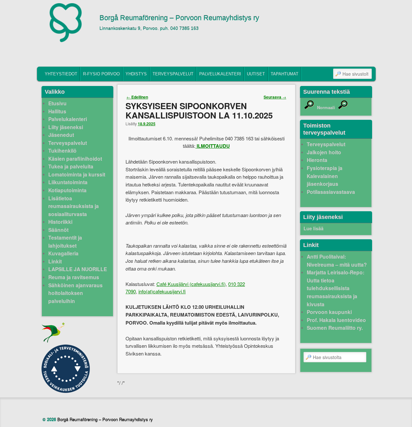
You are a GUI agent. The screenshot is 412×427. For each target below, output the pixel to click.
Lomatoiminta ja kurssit (76, 174)
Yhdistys (136, 73)
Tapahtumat (284, 73)
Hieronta (317, 160)
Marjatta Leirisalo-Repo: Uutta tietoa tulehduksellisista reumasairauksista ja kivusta (335, 288)
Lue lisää (313, 228)
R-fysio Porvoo (101, 73)
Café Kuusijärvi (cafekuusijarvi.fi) (191, 283)
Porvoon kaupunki (329, 312)
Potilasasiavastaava (331, 191)
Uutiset (256, 73)
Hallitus (57, 111)
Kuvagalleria (63, 253)
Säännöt (58, 229)
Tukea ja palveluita (70, 166)
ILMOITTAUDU (213, 145)
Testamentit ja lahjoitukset (65, 241)
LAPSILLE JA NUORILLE (77, 269)
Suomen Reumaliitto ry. (335, 327)
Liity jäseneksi (65, 127)
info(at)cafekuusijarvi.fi (162, 291)
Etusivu (57, 103)
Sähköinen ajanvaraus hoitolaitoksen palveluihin (75, 293)
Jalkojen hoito (324, 152)
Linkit (55, 261)
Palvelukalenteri (220, 73)
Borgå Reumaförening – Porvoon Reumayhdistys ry (179, 18)
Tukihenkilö (62, 150)
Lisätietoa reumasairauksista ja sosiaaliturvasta (73, 206)
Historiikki (60, 221)
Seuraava (275, 97)
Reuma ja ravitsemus (73, 277)
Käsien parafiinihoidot (75, 158)
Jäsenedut (61, 134)
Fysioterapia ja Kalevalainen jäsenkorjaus (324, 175)
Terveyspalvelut (173, 73)
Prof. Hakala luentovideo (336, 320)
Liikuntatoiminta (68, 182)
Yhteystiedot (61, 73)
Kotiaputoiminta (67, 190)
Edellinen (137, 97)
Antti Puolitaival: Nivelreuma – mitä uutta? (337, 260)
